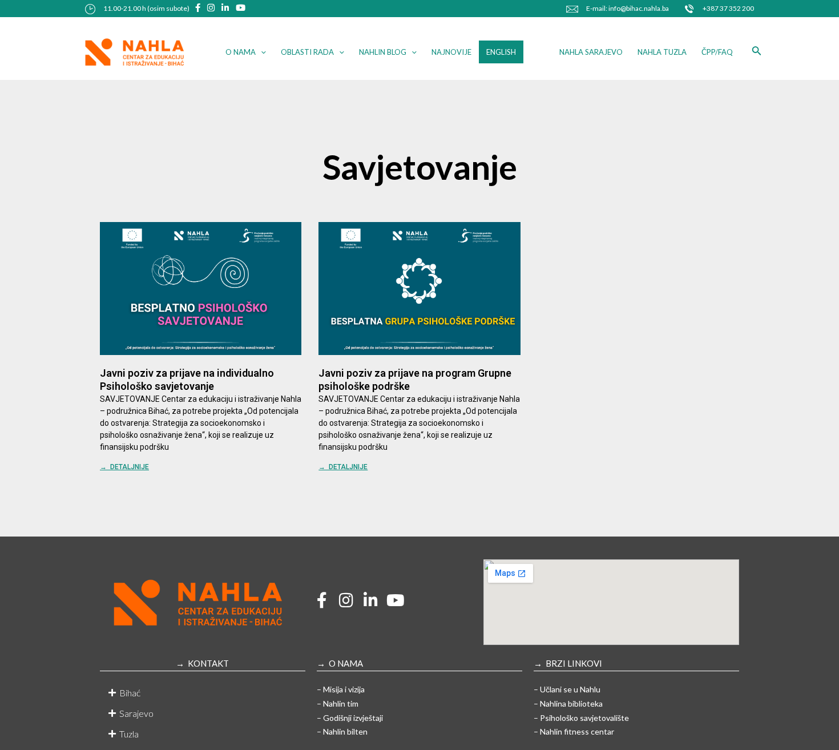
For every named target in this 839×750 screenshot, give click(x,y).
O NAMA (240, 52)
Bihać (129, 692)
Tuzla (129, 733)
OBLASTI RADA (307, 52)
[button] (202, 693)
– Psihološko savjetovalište (581, 718)
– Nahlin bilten (342, 731)
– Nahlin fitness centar (574, 731)
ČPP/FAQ (717, 52)
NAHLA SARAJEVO (591, 52)
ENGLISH (501, 52)
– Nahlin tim (337, 703)
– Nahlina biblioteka (568, 703)
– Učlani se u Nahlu (567, 689)
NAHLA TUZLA (662, 52)
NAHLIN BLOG (382, 52)
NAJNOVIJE (451, 52)
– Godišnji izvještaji (350, 718)
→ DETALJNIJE (124, 467)
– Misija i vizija (341, 689)
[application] (261, 52)
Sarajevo (136, 713)
